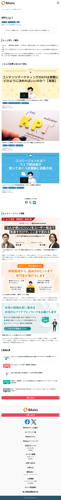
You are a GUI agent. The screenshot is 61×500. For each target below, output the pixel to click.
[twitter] (30, 202)
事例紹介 (30, 458)
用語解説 (14, 9)
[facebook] (26, 202)
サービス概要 (30, 454)
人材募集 (30, 479)
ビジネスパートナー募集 (30, 481)
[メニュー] (58, 3)
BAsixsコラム (30, 437)
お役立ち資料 (30, 448)
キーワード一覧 (30, 432)
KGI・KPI (4, 22)
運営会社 (30, 472)
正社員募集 (30, 483)
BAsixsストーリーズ (30, 441)
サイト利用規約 (30, 487)
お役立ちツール (8, 9)
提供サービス (30, 456)
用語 (18, 22)
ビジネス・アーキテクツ (30, 474)
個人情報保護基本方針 (30, 492)
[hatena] (34, 202)
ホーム (3, 9)
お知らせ (30, 467)
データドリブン (11, 22)
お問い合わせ (30, 398)
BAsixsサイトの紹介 (30, 428)
